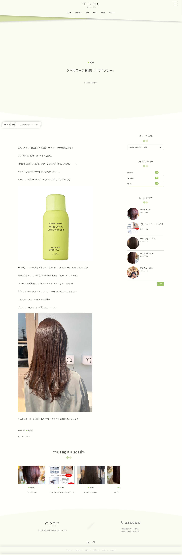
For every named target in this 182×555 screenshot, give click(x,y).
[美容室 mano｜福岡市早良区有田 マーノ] (91, 5)
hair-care (142, 173)
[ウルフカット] (31, 475)
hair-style (142, 178)
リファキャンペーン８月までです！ (61, 492)
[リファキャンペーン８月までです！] (61, 475)
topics (142, 184)
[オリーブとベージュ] (91, 475)
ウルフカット (32, 492)
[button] (175, 3)
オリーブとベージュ (91, 492)
